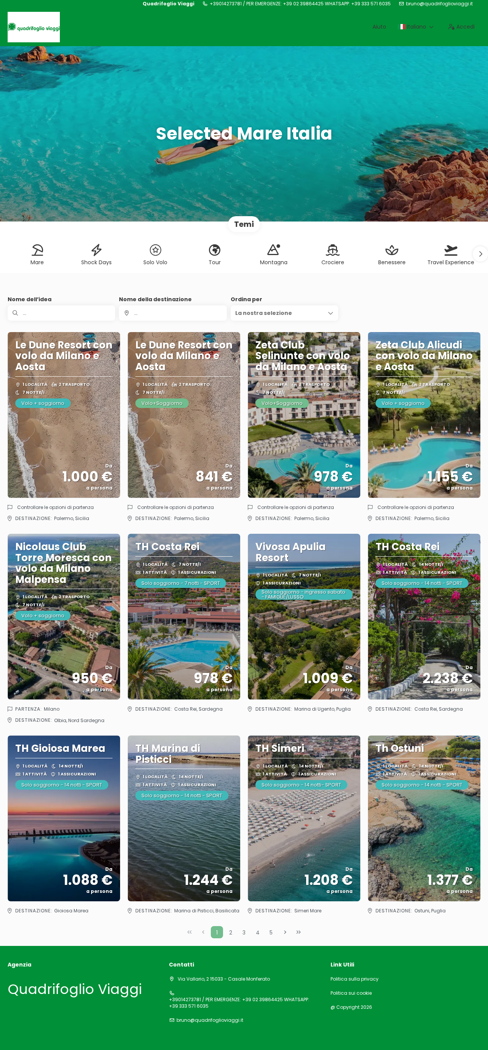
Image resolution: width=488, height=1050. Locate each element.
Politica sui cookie (351, 993)
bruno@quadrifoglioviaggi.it (439, 4)
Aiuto (379, 27)
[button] (480, 254)
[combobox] (172, 313)
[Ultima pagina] (298, 932)
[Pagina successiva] (285, 932)
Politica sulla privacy (355, 979)
